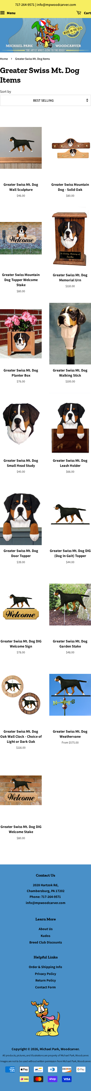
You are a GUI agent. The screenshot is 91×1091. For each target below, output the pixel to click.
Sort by (5, 91)
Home (4, 59)
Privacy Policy (45, 973)
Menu (10, 13)
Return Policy (45, 980)
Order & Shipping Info (45, 967)
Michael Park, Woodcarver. (60, 1049)
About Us (46, 929)
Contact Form (45, 987)
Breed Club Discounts (45, 942)
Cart (87, 13)
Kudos (45, 935)
